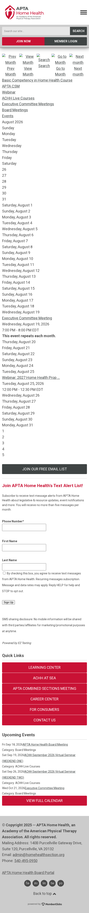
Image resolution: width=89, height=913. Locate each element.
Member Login (65, 41)
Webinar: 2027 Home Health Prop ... (31, 377)
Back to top (43, 893)
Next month (78, 71)
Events (7, 116)
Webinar (9, 92)
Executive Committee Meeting (27, 318)
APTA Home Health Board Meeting (45, 744)
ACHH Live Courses (18, 98)
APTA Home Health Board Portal (28, 872)
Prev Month (10, 71)
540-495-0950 (25, 860)
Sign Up (8, 602)
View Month (28, 71)
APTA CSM (11, 86)
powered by (34, 904)
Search (78, 31)
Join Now (23, 41)
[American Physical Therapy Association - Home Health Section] (24, 21)
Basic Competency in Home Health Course (37, 80)
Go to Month (60, 71)
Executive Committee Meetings (28, 104)
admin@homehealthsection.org (38, 855)
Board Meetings (15, 110)
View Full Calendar (44, 800)
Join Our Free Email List (44, 469)
